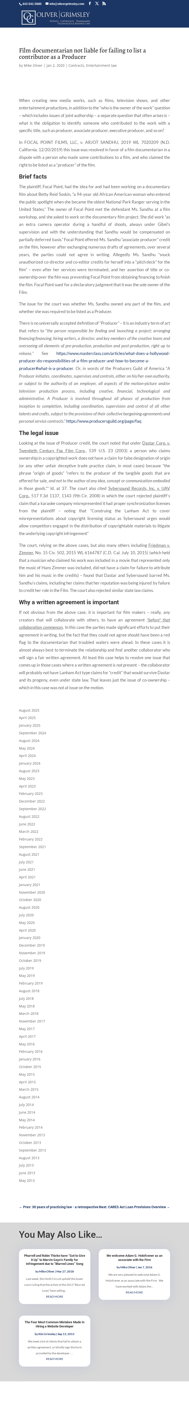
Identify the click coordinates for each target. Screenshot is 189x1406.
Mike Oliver (33, 65)
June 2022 (27, 824)
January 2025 (29, 725)
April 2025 (27, 717)
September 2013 (32, 1150)
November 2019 (32, 953)
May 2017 (27, 1028)
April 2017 (27, 1036)
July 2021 (26, 862)
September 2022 (32, 808)
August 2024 (29, 740)
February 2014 (31, 1127)
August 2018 (29, 990)
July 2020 (26, 915)
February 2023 (31, 793)
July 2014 (26, 1104)
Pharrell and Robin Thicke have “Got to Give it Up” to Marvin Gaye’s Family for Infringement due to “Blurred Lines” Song (54, 1260)
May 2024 (27, 748)
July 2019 (26, 968)
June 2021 (27, 869)
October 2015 (30, 1066)
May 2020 (27, 922)
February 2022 (31, 839)
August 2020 (29, 907)
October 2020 (30, 899)
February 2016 (31, 1051)
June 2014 (27, 1112)
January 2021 (29, 884)
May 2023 (27, 778)
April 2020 (27, 930)
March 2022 (28, 831)
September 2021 (32, 846)
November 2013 (32, 1135)
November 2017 (32, 1021)
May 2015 (27, 1074)
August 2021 (29, 854)
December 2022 (32, 801)
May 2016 (27, 1044)
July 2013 (26, 1165)
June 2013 (27, 1173)
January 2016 (29, 1059)
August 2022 (29, 816)
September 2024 (32, 733)
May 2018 (27, 1006)
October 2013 (30, 1142)
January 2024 (29, 763)
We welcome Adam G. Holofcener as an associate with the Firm (134, 1258)
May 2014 (27, 1120)
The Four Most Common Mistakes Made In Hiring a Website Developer (54, 1324)
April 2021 (27, 877)
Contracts (76, 65)
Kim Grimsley (47, 1334)
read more (54, 1296)
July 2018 (26, 998)
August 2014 (29, 1097)
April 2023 (27, 786)
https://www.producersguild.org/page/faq (104, 421)
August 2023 (29, 771)
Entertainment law (101, 65)
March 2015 (28, 1089)
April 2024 (27, 755)
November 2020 (32, 892)
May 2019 (27, 975)
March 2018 (28, 1013)
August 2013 (29, 1157)
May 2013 (27, 1180)
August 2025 (29, 710)
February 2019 (31, 983)
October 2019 (30, 960)
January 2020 (29, 937)
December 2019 (32, 945)
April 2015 (27, 1082)
